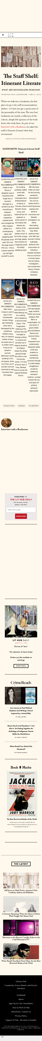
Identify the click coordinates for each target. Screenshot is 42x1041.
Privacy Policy (21, 1016)
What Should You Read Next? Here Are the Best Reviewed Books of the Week (21, 962)
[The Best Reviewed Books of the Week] (22, 794)
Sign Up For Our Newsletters (21, 1003)
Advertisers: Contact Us (21, 1011)
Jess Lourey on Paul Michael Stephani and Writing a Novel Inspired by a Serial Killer (21, 711)
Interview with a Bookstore (14, 94)
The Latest (21, 864)
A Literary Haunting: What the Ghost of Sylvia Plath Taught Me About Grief (21, 915)
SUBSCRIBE (21, 516)
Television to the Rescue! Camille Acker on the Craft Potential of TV (21, 939)
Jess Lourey (22, 717)
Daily (21, 640)
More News (21, 666)
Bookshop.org (16, 1028)
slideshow (21, 406)
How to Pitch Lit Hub (21, 1007)
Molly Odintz (22, 737)
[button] (7, 207)
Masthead (21, 995)
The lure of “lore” (21, 646)
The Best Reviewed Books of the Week (22, 819)
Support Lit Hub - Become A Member (21, 1020)
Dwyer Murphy (22, 752)
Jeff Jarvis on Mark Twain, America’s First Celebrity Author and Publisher (21, 892)
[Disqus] (21, 459)
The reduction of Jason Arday (21, 652)
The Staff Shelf (33, 406)
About (21, 999)
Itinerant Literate (9, 406)
